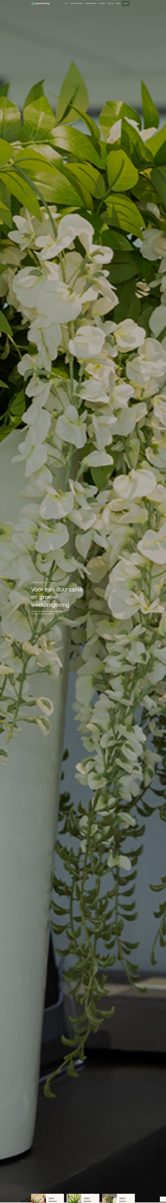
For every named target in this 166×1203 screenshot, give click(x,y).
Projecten (102, 3)
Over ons (110, 3)
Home (66, 3)
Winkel (118, 3)
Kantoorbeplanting (90, 3)
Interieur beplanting (76, 3)
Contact (125, 3)
